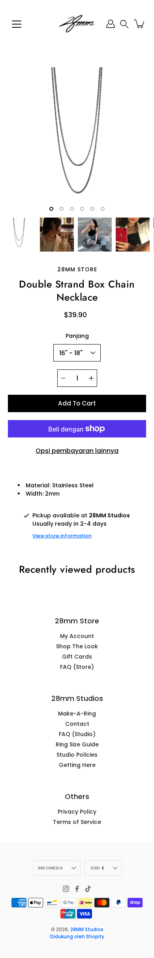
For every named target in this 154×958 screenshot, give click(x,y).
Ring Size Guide (77, 744)
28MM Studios (86, 929)
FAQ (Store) (77, 667)
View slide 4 (82, 209)
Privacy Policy (77, 812)
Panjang (77, 336)
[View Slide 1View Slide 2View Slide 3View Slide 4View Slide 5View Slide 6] (77, 140)
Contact (77, 724)
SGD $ (97, 868)
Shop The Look (77, 646)
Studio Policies (77, 755)
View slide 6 (103, 209)
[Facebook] (77, 889)
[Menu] (16, 24)
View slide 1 (51, 209)
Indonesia (50, 868)
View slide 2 (62, 209)
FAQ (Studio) (77, 734)
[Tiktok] (88, 889)
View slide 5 (92, 209)
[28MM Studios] (77, 24)
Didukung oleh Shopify (77, 936)
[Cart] (139, 23)
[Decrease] (63, 378)
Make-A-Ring (77, 714)
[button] (124, 24)
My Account (77, 636)
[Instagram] (65, 889)
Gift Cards (77, 657)
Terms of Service (77, 822)
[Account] (110, 23)
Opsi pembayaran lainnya (77, 450)
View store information (62, 535)
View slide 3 (72, 209)
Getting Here (77, 765)
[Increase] (91, 378)
